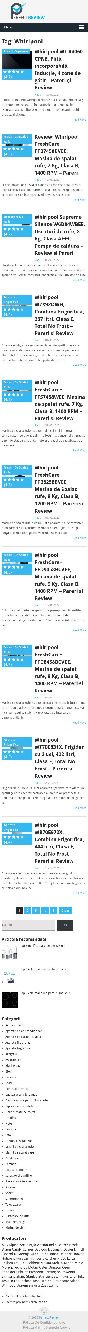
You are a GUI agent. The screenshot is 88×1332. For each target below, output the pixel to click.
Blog (8, 1071)
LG (24, 1263)
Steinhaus (61, 1276)
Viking (74, 1281)
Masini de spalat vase (19, 1152)
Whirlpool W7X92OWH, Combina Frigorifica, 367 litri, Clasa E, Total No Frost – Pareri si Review (59, 315)
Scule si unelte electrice (21, 1181)
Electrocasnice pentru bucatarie (26, 1100)
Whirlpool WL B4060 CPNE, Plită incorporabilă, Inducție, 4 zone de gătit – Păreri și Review (59, 70)
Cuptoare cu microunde (21, 1094)
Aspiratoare (13, 1060)
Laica (71, 1258)
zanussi (34, 1285)
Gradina (10, 1117)
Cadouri (10, 1077)
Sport (9, 1193)
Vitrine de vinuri (16, 1227)
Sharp (20, 1276)
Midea (68, 1263)
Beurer (63, 1245)
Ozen (66, 1267)
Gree (34, 1254)
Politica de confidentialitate (24, 1296)
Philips (23, 1272)
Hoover (78, 1254)
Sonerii (10, 1187)
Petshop (10, 1164)
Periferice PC (14, 1158)
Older (65, 910)
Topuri (9, 1210)
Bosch (73, 1245)
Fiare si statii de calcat (20, 1112)
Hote (8, 1123)
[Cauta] (65, 925)
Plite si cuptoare (16, 1170)
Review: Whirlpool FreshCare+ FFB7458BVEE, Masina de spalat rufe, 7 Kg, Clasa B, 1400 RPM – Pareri (57, 155)
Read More (79, 119)
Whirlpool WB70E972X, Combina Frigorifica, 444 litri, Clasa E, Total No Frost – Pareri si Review (59, 843)
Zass (44, 1285)
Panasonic (9, 1272)
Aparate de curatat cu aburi (23, 1036)
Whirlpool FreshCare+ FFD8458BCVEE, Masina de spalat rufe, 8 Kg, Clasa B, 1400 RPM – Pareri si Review (59, 669)
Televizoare (13, 1204)
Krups (61, 1258)
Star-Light (45, 1276)
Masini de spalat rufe (19, 1146)
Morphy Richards (14, 1267)
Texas (14, 1281)
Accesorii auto (14, 1025)
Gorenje (24, 1254)
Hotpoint (8, 1258)
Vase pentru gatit (16, 1222)
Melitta (57, 1263)
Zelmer (54, 1285)
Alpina (14, 1245)
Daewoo (40, 1249)
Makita (46, 1263)
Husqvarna (24, 1258)
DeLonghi (55, 1249)
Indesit (38, 1258)
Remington (52, 1272)
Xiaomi (22, 1285)
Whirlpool (9, 1285)
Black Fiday (12, 1065)
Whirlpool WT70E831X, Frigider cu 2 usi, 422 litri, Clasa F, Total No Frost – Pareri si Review (59, 758)
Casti (8, 1083)
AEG (5, 1245)
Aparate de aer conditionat (23, 1031)
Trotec (46, 1281)
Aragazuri (11, 1054)
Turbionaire (60, 1281)
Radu (38, 94)
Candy (17, 1249)
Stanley (31, 1276)
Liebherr (33, 1263)
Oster (43, 1267)
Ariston (42, 1245)
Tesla (5, 1281)
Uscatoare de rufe (17, 1216)
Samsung (8, 1276)
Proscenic (36, 1272)
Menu (8, 27)
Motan (33, 1267)
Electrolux (9, 1254)
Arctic (24, 1245)
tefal (73, 1276)
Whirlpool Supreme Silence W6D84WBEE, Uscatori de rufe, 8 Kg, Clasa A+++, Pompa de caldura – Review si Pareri (60, 235)
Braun (6, 1249)
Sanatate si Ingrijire (18, 1175)
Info (8, 1135)
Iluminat (11, 1129)
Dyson (68, 1249)
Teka (81, 1276)
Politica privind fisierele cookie (26, 1302)
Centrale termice (16, 1089)
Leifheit (7, 1263)
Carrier (28, 1249)
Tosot (37, 1281)
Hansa (53, 1254)
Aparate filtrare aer (18, 1042)
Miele (79, 1263)
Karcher (50, 1258)
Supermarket (14, 1198)
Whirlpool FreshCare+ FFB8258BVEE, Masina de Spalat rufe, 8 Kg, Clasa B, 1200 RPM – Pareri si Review (59, 489)
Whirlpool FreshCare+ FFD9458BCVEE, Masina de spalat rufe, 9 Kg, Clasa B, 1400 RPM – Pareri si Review (59, 576)
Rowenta (68, 1272)
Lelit (17, 1263)
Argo (32, 1245)
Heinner (65, 1254)
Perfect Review (49, 1317)
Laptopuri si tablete (18, 1141)
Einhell (79, 1249)
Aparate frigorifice (17, 1048)
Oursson (54, 1267)
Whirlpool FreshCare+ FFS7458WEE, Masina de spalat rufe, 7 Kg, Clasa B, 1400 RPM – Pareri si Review (60, 400)
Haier (43, 1254)
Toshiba (26, 1281)
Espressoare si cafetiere (21, 1106)
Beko (53, 1245)
